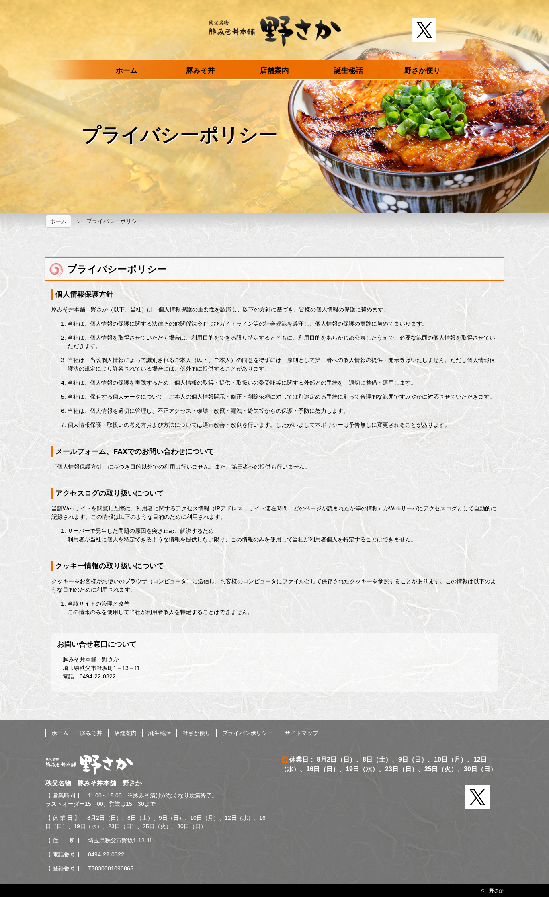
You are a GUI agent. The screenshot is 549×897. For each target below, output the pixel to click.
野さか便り (422, 70)
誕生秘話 (348, 70)
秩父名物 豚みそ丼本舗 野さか (275, 31)
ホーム (126, 70)
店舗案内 (274, 70)
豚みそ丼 (200, 70)
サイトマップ (301, 733)
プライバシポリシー (247, 733)
